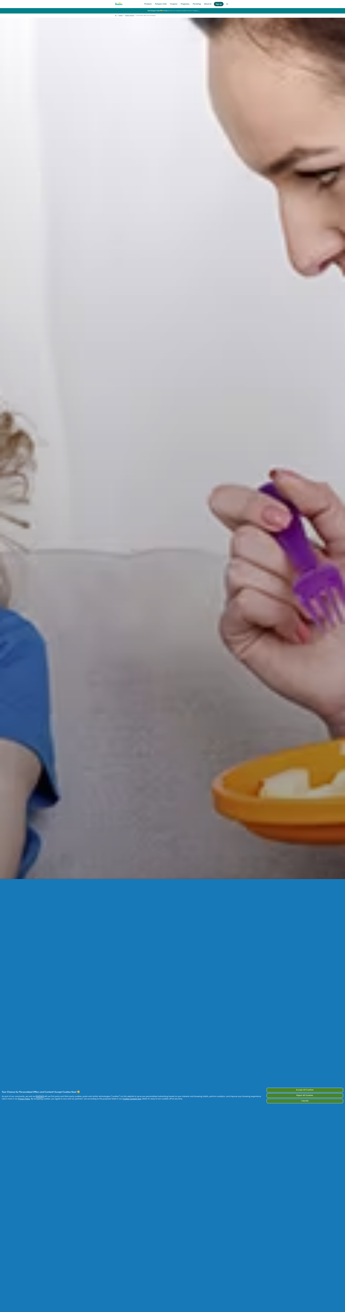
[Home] (119, 3)
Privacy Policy (24, 1099)
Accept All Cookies (305, 1090)
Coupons (173, 4)
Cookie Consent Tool (132, 1099)
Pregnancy (185, 4)
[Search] (227, 4)
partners (40, 1097)
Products (148, 4)
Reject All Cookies (304, 1095)
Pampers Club (161, 4)
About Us (207, 4)
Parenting (197, 4)
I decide (305, 1101)
